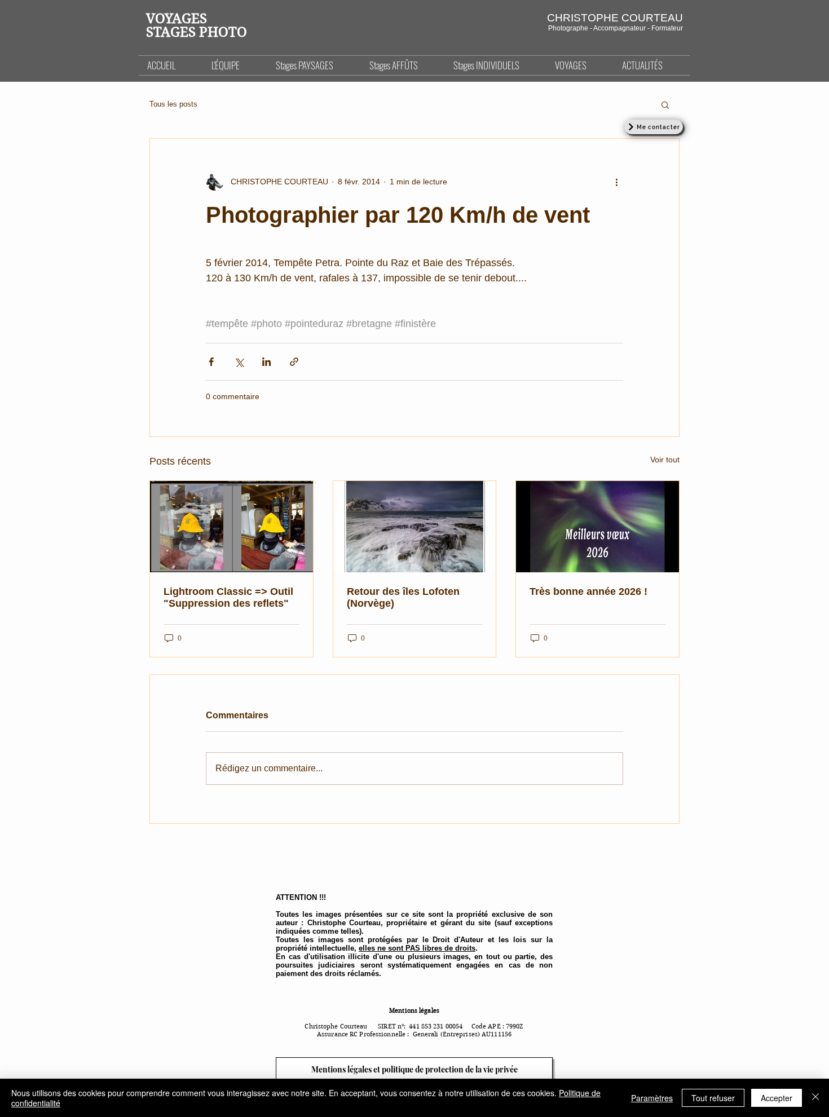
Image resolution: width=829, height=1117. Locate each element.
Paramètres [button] (652, 1097)
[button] (314, 65)
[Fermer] (815, 1098)
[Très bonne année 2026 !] (597, 526)
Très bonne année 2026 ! (588, 591)
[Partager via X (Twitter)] (238, 361)
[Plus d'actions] (616, 181)
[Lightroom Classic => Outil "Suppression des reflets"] (231, 526)
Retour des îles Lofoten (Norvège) (403, 597)
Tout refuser (713, 1097)
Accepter (776, 1097)
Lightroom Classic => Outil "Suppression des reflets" (228, 597)
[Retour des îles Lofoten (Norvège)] (414, 526)
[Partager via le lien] (294, 361)
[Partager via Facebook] (211, 361)
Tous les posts (173, 104)
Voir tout (665, 459)
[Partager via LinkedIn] (266, 361)
